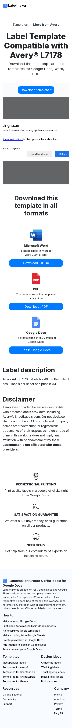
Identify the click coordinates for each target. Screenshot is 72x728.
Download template (34, 90)
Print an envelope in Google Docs (22, 649)
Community (9, 699)
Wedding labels (50, 667)
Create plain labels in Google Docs (23, 640)
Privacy (58, 703)
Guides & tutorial (12, 694)
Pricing (58, 694)
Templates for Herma (15, 681)
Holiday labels (49, 681)
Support (7, 703)
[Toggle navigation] (64, 5)
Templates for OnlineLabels (19, 676)
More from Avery (46, 24)
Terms (58, 708)
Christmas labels (51, 662)
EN (55, 713)
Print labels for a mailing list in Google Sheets (29, 625)
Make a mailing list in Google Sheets (24, 635)
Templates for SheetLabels (19, 671)
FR (61, 713)
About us (59, 699)
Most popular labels (14, 662)
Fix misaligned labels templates (21, 630)
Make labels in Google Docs (19, 621)
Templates (20, 24)
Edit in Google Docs (36, 350)
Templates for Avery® (15, 667)
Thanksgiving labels (53, 671)
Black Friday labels (52, 676)
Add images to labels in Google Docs (24, 644)
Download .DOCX (36, 263)
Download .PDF (36, 306)
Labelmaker (17, 5)
